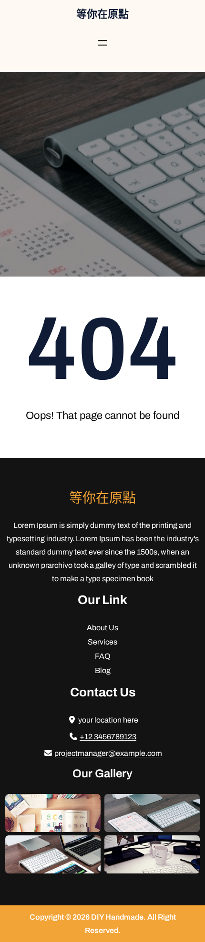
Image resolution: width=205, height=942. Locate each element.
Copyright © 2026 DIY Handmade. (88, 917)
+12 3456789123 (108, 737)
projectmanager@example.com (108, 753)
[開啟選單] (102, 43)
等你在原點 (102, 14)
